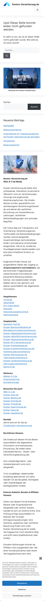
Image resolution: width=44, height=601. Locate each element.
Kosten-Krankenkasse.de (15, 345)
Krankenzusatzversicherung (16, 351)
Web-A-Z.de (9, 392)
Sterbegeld (8, 126)
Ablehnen (22, 589)
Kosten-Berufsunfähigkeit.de (17, 327)
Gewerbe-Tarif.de (11, 324)
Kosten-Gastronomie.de (14, 407)
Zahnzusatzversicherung (15, 364)
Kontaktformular (11, 382)
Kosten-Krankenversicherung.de (18, 348)
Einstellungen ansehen (22, 596)
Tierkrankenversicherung (15, 358)
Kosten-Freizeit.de (12, 404)
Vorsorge (7, 299)
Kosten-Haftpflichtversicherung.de (20, 336)
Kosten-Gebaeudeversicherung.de (19, 333)
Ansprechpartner (11, 379)
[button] (40, 558)
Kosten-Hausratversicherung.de (18, 339)
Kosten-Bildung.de (12, 398)
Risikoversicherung (12, 130)
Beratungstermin (11, 145)
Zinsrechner (9, 141)
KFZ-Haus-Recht (11, 305)
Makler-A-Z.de (10, 376)
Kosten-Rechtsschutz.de (15, 354)
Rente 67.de (9, 367)
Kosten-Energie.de (12, 401)
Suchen (6, 102)
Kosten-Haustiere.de (13, 413)
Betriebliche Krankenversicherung (19, 330)
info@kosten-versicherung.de (17, 425)
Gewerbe (7, 309)
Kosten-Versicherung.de (25, 4)
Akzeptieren (22, 583)
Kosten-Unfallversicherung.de (17, 361)
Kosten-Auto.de (10, 395)
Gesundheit (8, 302)
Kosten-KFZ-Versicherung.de (17, 342)
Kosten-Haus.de (11, 410)
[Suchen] (6, 55)
